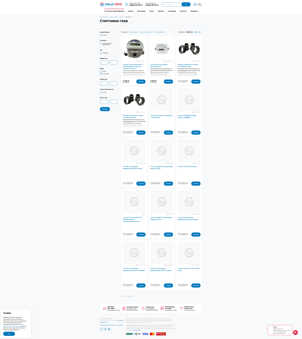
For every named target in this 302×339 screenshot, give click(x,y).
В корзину (141, 81)
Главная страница (104, 17)
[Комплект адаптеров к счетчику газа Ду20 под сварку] (189, 48)
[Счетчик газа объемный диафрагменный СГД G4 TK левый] (161, 252)
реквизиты (121, 320)
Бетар (104, 71)
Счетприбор (106, 73)
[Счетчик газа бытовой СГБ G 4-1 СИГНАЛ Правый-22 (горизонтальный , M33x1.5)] (134, 201)
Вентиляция (141, 11)
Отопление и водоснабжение (114, 11)
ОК (9, 333)
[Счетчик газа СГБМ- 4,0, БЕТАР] (189, 150)
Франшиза (194, 11)
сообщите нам (136, 330)
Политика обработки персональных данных (111, 325)
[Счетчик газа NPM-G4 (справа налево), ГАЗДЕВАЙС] (189, 99)
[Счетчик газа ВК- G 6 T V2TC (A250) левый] (189, 252)
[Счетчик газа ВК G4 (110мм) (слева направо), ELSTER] (161, 201)
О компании (172, 11)
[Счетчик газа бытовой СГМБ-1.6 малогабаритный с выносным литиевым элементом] (134, 48)
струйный (105, 53)
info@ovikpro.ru (104, 322)
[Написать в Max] (105, 329)
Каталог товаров (113, 17)
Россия (104, 35)
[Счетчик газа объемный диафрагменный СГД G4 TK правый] (134, 252)
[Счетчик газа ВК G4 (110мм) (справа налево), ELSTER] (161, 150)
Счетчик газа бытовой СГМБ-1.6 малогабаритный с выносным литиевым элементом (133, 66)
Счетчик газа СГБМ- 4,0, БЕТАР (187, 166)
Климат (130, 11)
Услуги (151, 11)
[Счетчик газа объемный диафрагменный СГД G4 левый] (134, 150)
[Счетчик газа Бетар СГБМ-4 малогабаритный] (161, 48)
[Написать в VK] (101, 329)
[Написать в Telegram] (109, 329)
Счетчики (121, 17)
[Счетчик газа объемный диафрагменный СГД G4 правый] (189, 201)
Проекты (161, 11)
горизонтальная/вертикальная (107, 44)
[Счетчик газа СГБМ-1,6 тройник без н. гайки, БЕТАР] (161, 99)
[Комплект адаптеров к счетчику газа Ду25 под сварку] (134, 99)
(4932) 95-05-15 (151, 5)
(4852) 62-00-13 (136, 5)
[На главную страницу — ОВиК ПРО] (111, 4)
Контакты (183, 11)
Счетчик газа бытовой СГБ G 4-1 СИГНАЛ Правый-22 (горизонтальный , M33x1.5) (133, 219)
